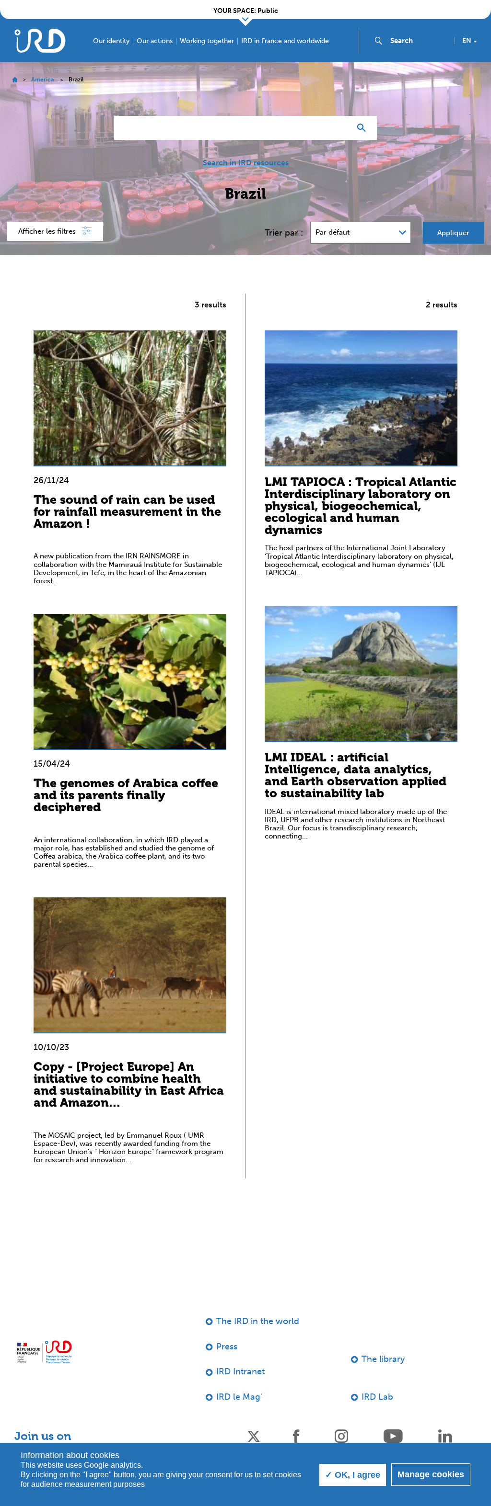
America (42, 79)
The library (383, 1359)
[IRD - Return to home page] (39, 40)
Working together (207, 41)
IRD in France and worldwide (285, 41)
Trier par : (284, 232)
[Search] (364, 128)
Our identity (111, 41)
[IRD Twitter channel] (253, 1435)
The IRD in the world (257, 1321)
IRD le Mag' (239, 1397)
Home (15, 79)
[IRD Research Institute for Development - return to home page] (44, 1351)
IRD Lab (377, 1397)
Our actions (155, 41)
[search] (418, 40)
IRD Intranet (240, 1371)
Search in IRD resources (246, 163)
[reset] (339, 128)
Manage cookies (430, 1474)
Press (226, 1346)
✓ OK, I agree (352, 1475)
